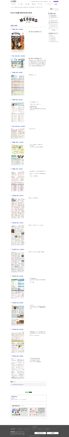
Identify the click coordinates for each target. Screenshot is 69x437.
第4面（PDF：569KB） (18, 72)
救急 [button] (50, 1)
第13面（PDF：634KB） (18, 276)
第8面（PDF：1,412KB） (18, 142)
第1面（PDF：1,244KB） (18, 29)
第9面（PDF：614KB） (18, 168)
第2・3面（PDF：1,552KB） (19, 55)
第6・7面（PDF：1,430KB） (19, 126)
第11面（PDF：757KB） (18, 222)
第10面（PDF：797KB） (18, 195)
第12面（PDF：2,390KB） (18, 249)
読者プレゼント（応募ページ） (36, 104)
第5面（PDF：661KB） (18, 99)
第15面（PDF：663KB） (18, 329)
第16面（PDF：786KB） (18, 355)
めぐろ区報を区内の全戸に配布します (17, 384)
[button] (33, 1)
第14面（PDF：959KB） (18, 302)
